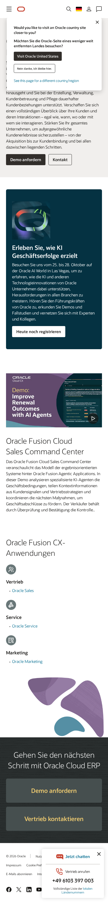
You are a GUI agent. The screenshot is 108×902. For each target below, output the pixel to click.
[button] (9, 9)
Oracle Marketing (27, 661)
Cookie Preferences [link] (39, 865)
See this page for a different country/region (46, 80)
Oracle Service (24, 625)
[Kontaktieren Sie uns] (99, 9)
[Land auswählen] (79, 9)
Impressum (13, 865)
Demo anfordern (25, 159)
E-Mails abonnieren (19, 874)
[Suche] (69, 9)
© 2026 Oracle (16, 856)
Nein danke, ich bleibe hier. (34, 68)
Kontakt (60, 159)
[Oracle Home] (21, 9)
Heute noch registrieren (38, 331)
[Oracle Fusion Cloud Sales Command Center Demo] (54, 400)
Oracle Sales (23, 590)
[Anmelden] (89, 9)
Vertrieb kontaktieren (54, 819)
